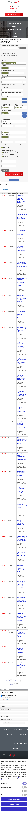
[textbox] (16, 63)
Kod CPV (3, 163)
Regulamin (22, 734)
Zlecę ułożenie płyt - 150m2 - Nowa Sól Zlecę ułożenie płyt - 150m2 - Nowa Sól (22, 538)
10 (6, 684)
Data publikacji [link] (7, 722)
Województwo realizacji (8, 70)
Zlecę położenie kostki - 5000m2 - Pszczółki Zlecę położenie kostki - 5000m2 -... (21, 361)
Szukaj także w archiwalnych (10, 55)
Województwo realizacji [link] (6, 709)
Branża (3, 61)
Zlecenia (14, 26)
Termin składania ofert (17, 186)
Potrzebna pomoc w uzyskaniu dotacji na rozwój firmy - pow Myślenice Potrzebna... (22, 440)
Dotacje (14, 36)
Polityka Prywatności (10, 739)
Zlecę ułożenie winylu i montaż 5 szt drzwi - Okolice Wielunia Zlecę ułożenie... (21, 298)
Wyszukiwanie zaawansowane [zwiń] (10, 58)
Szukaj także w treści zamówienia (11, 50)
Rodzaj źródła (5, 134)
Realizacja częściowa (7, 154)
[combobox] (13, 63)
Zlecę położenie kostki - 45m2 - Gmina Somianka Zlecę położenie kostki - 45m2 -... (21, 345)
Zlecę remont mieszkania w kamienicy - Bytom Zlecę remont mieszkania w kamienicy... (21, 617)
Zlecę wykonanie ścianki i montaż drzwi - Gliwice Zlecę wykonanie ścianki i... (22, 474)
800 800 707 (14, 8)
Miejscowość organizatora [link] (6, 719)
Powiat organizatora (18, 105)
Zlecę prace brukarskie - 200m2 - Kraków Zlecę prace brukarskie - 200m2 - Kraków (21, 408)
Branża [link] (2, 703)
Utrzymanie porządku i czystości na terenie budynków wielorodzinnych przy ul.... (22, 216)
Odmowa (14, 809)
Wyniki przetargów (14, 29)
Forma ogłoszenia (6, 130)
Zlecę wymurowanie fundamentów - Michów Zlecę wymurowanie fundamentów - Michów (22, 282)
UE (24, 98)
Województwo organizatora (5, 105)
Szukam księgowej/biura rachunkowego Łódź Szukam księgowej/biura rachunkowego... (22, 507)
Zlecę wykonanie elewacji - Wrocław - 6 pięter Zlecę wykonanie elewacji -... (21, 600)
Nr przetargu (5, 159)
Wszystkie (5, 152)
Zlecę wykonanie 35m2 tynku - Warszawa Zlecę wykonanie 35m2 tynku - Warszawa (21, 424)
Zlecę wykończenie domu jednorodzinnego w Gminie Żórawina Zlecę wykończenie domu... (21, 457)
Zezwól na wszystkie (14, 799)
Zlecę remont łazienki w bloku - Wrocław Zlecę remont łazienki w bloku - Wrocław (21, 490)
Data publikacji (5, 119)
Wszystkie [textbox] (4, 77)
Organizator (5, 87)
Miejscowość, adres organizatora (11, 92)
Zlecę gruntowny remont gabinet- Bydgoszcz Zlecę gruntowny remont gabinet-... (21, 633)
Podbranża (4, 65)
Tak (8, 147)
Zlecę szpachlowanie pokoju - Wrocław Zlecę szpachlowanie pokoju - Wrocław (22, 553)
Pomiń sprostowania (7, 146)
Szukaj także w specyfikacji (9, 53)
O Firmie (6, 743)
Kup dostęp (14, 179)
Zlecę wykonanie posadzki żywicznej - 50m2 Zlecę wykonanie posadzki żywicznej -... (22, 265)
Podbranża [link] (3, 706)
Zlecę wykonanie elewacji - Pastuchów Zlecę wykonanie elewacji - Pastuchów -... (22, 665)
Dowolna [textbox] (4, 121)
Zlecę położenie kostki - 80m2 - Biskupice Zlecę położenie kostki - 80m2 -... (21, 568)
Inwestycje (14, 33)
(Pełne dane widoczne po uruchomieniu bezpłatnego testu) (21, 207)
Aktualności (8, 734)
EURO (24, 101)
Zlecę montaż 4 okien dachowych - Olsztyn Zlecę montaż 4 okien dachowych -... (21, 523)
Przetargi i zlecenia (14, 23)
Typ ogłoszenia (5, 75)
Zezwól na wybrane (14, 804)
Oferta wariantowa (7, 150)
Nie (4, 147)
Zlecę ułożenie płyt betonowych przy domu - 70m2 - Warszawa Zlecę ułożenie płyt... (21, 584)
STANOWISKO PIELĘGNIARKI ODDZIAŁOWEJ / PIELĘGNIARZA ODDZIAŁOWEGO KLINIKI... (21, 199)
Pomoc (24, 739)
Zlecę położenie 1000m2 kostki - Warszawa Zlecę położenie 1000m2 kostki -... (21, 249)
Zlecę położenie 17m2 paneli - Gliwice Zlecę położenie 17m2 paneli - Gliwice (21, 649)
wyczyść (6, 699)
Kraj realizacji (5, 96)
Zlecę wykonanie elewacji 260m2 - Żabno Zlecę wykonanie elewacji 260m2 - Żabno (21, 392)
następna (11, 684)
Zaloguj (14, 11)
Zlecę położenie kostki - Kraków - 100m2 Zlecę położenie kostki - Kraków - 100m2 (21, 376)
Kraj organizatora (6, 111)
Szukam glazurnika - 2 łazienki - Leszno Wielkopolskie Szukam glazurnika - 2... (22, 314)
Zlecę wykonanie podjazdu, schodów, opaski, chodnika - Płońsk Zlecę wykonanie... (22, 233)
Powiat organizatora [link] (5, 716)
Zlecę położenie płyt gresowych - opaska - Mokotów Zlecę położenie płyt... (21, 329)
